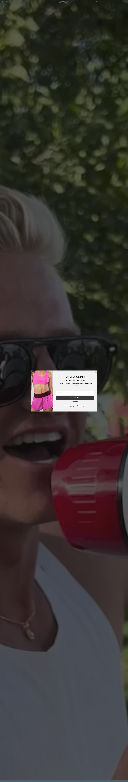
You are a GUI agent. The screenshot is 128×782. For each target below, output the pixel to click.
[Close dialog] (96, 372)
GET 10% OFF (75, 397)
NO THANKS (75, 401)
